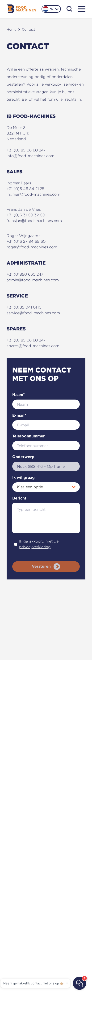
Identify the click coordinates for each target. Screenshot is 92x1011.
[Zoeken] (69, 9)
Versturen (41, 566)
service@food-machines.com (33, 313)
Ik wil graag (23, 478)
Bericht (19, 498)
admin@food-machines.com (33, 280)
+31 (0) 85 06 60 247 (26, 150)
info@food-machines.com (30, 156)
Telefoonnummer (28, 436)
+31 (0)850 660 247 (25, 274)
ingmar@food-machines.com (33, 194)
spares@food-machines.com (33, 346)
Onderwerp (23, 457)
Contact (28, 29)
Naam (18, 395)
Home (11, 29)
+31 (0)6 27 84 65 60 (26, 241)
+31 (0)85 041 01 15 (24, 307)
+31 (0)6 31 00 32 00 (26, 215)
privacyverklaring (35, 547)
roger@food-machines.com (32, 247)
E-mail (19, 415)
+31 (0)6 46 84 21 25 (25, 189)
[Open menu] (81, 9)
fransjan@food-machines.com (34, 221)
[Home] (21, 8)
